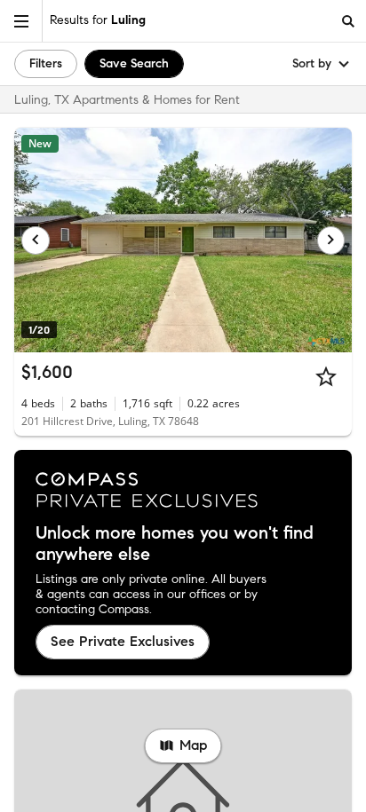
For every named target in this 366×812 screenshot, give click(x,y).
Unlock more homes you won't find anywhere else (175, 544)
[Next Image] (331, 240)
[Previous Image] (35, 240)
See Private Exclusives (123, 641)
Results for (98, 20)
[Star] (326, 376)
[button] (21, 21)
